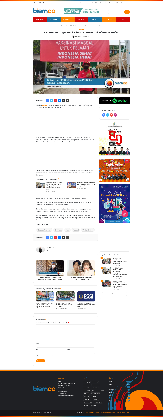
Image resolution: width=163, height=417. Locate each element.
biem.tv (82, 2)
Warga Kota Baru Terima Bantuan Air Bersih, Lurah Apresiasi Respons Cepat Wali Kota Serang (120, 284)
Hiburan (54, 20)
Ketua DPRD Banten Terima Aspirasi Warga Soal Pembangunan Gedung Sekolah (44, 305)
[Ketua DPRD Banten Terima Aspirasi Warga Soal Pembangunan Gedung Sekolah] (45, 296)
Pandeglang (88, 402)
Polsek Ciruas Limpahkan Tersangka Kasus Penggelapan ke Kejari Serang (120, 260)
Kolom (109, 20)
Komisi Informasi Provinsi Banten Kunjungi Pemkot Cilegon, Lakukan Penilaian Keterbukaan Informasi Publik (54, 186)
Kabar (71, 26)
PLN (86, 405)
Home (63, 26)
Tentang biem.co (125, 2)
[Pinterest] (55, 100)
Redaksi (111, 2)
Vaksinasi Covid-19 (88, 230)
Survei (110, 400)
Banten (87, 382)
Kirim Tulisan (95, 2)
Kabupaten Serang (98, 390)
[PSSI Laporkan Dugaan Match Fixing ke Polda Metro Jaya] (86, 296)
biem (122, 20)
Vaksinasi (76, 230)
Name (37, 343)
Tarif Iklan (117, 2)
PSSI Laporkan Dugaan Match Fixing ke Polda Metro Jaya (86, 304)
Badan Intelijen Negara (44, 230)
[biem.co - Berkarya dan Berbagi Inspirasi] (44, 11)
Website (68, 349)
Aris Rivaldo (77, 36)
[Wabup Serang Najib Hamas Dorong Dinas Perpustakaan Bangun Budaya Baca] (71, 185)
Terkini (40, 20)
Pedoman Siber (104, 2)
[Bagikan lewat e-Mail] (63, 100)
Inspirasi (81, 20)
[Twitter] (51, 100)
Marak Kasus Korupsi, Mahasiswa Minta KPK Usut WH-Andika (64, 304)
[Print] (67, 100)
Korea (86, 393)
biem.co (44, 105)
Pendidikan (98, 402)
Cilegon (87, 385)
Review (95, 20)
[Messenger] (59, 100)
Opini (95, 399)
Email (37, 349)
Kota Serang (95, 393)
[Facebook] (47, 100)
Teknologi (67, 20)
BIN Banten (58, 230)
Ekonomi (87, 387)
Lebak (86, 396)
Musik (94, 396)
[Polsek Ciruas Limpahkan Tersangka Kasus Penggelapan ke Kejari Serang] (106, 261)
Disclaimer (88, 2)
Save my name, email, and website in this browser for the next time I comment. (55, 356)
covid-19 (95, 385)
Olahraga (87, 399)
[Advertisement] (65, 122)
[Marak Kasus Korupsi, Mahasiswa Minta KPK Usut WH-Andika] (65, 296)
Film (95, 387)
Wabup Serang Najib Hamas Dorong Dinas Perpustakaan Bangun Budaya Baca (86, 184)
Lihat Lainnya (115, 294)
